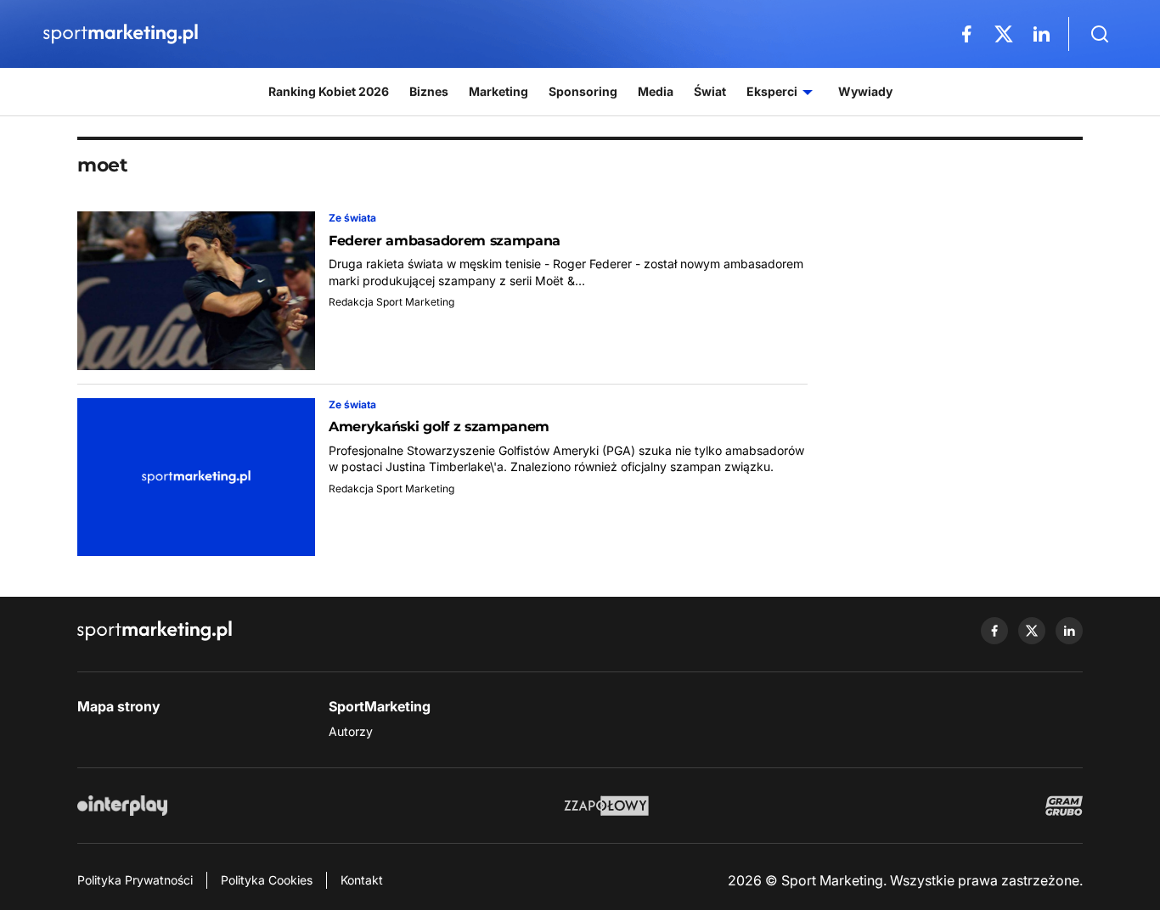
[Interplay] (122, 805)
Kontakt (362, 880)
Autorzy (351, 731)
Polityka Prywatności (135, 880)
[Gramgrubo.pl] (1064, 805)
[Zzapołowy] (607, 805)
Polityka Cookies (267, 880)
